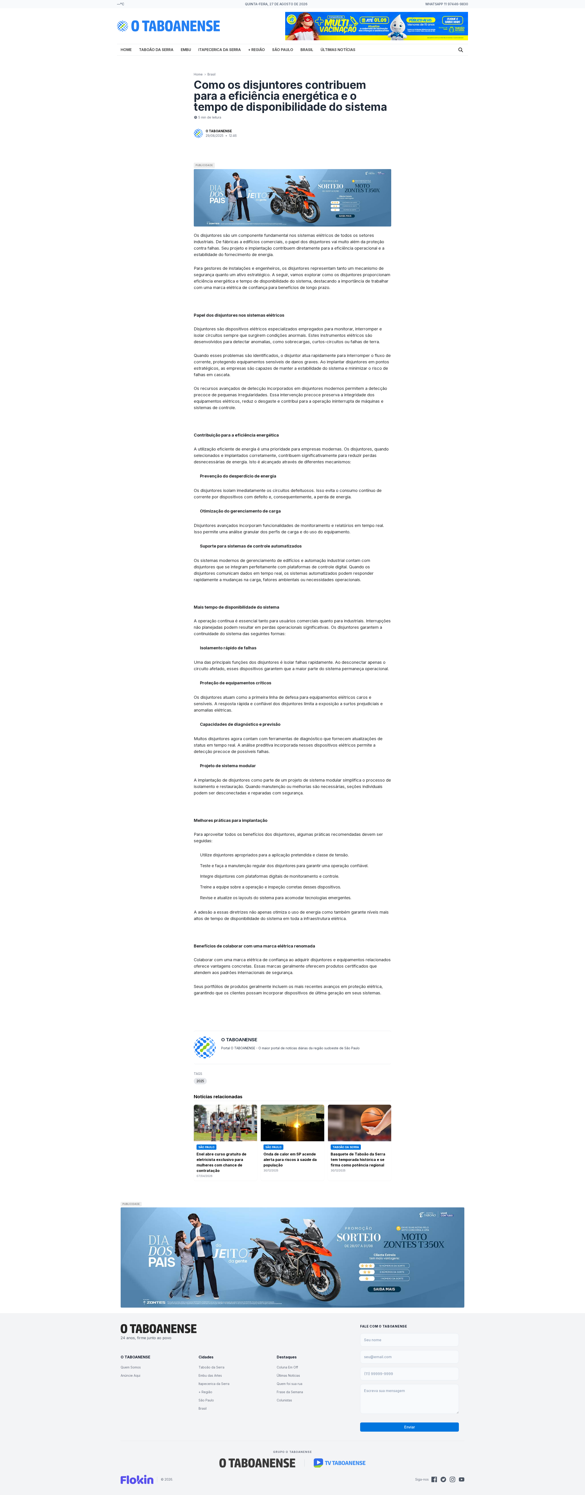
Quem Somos (131, 1367)
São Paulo (282, 49)
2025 (200, 1081)
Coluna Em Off (287, 1367)
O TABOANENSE (219, 131)
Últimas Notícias (338, 49)
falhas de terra (365, 341)
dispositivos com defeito (244, 496)
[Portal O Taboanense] (257, 1463)
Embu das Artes (210, 1375)
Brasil (306, 49)
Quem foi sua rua (289, 1384)
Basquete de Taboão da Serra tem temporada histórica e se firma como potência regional (358, 1159)
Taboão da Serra (156, 49)
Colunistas (284, 1400)
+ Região (256, 49)
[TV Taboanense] (340, 1463)
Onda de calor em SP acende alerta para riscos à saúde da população (290, 1159)
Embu (186, 49)
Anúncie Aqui (130, 1375)
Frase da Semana (290, 1392)
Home (126, 49)
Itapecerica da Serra (219, 49)
